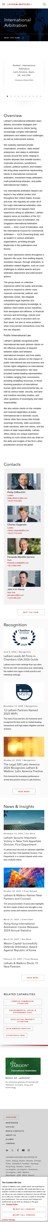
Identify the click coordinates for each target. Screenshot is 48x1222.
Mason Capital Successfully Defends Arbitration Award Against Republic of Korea (20, 947)
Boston (22, 1161)
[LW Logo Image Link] (19, 4)
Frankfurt (25, 1163)
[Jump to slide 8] (33, 96)
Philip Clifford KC (16, 492)
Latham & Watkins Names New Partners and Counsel (23, 897)
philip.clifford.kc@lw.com (17, 498)
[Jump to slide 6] (26, 96)
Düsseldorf (16, 1163)
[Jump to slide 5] (22, 96)
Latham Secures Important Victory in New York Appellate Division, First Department (22, 841)
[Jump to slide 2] (11, 96)
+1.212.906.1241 (14, 598)
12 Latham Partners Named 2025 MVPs (21, 712)
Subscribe (11, 1117)
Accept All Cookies (24, 1215)
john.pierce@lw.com (15, 595)
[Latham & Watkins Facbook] (18, 1150)
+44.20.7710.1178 (14, 533)
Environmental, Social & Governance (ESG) (22, 1011)
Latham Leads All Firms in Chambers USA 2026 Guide (21, 657)
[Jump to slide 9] (37, 96)
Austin (8, 1161)
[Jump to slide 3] (15, 96)
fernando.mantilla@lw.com (18, 563)
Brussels (29, 1161)
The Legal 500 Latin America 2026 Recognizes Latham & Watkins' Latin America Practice (23, 768)
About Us (11, 1135)
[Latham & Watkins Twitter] (12, 1150)
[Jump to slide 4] (18, 96)
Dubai (8, 1163)
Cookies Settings (8, 1220)
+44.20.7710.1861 (14, 501)
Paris (9, 560)
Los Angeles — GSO (13, 1172)
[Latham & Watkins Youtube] (23, 1150)
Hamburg (34, 1163)
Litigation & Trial (15, 1035)
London (10, 495)
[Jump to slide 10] (40, 96)
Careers (10, 1143)
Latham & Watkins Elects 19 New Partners (21, 964)
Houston (19, 1166)
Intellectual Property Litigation (23, 1021)
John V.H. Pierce (15, 589)
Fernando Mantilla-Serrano (21, 557)
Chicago (37, 1161)
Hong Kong (10, 1166)
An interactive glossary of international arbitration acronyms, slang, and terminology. (22, 1085)
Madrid (26, 1172)
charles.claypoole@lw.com (18, 530)
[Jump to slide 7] (29, 96)
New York (11, 592)
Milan (24, 1175)
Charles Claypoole (16, 524)
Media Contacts (15, 1131)
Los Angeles (11, 1169)
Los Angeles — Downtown (27, 1169)
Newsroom (12, 1123)
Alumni (10, 1139)
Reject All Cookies (24, 1209)
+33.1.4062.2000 (14, 566)
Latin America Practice (18, 1028)
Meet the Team (12, 38)
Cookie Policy (12, 1204)
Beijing (15, 1161)
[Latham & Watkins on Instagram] (29, 1150)
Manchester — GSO (13, 1175)
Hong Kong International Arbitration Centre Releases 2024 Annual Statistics (21, 927)
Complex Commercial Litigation (22, 1002)
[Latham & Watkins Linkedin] (7, 1150)
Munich (31, 1175)
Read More (24, 791)
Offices (10, 1127)
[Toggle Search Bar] (44, 4)
